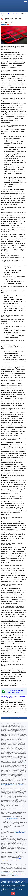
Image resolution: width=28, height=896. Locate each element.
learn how (14, 785)
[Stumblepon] (8, 24)
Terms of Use (4, 879)
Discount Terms (20, 784)
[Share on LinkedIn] (6, 24)
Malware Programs (8, 13)
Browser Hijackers (16, 13)
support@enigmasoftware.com (20, 831)
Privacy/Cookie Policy (8, 697)
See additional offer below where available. (11, 696)
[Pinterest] (10, 24)
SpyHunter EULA (12, 879)
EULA (23, 696)
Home (2, 13)
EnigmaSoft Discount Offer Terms (19, 882)
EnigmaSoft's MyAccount (20, 832)
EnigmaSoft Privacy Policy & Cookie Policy (10, 881)
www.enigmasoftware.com (12, 818)
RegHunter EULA (20, 879)
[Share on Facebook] (2, 24)
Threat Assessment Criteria (19, 874)
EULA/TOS (3, 784)
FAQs (24, 762)
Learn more (3, 890)
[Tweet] (4, 24)
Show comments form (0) (14, 717)
